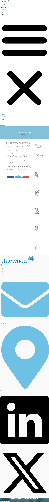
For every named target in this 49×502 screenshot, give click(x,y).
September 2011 (37, 232)
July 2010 (36, 245)
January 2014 (36, 210)
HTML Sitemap (3, 273)
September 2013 (37, 213)
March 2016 (36, 195)
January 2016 (36, 196)
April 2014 (36, 207)
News (2, 12)
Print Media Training (4, 4)
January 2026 (36, 160)
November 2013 (37, 211)
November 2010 (37, 241)
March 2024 (36, 174)
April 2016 (36, 194)
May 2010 (36, 247)
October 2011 (36, 231)
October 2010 (36, 242)
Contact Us (2, 14)
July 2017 (36, 188)
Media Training (2, 113)
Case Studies (3, 123)
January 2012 (36, 228)
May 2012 (36, 224)
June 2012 (36, 223)
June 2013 (36, 215)
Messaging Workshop (4, 10)
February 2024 (36, 175)
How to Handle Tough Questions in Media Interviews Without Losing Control (38, 150)
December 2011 (36, 229)
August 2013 (36, 214)
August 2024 (36, 169)
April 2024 (36, 173)
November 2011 (36, 230)
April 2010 (36, 248)
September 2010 (37, 243)
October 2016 (36, 191)
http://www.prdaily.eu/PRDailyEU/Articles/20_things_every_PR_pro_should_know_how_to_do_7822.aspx (18, 167)
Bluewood (23, 134)
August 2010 (36, 244)
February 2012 (36, 227)
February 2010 (36, 249)
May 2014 (36, 206)
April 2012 (36, 225)
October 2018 (36, 177)
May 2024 (36, 172)
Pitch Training (3, 9)
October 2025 (36, 161)
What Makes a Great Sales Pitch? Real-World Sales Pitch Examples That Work (38, 155)
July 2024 (36, 170)
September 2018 (37, 178)
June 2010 (36, 246)
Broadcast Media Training (4, 5)
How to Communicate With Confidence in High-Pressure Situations (37, 147)
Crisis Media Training (4, 116)
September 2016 (37, 192)
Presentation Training (3, 7)
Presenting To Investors (4, 118)
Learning (2, 11)
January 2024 (36, 176)
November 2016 (37, 190)
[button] (24, 64)
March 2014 (36, 208)
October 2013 (36, 212)
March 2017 (36, 189)
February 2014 (36, 209)
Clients (2, 267)
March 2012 (36, 226)
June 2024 (36, 171)
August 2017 (36, 187)
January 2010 (36, 250)
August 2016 (36, 193)
